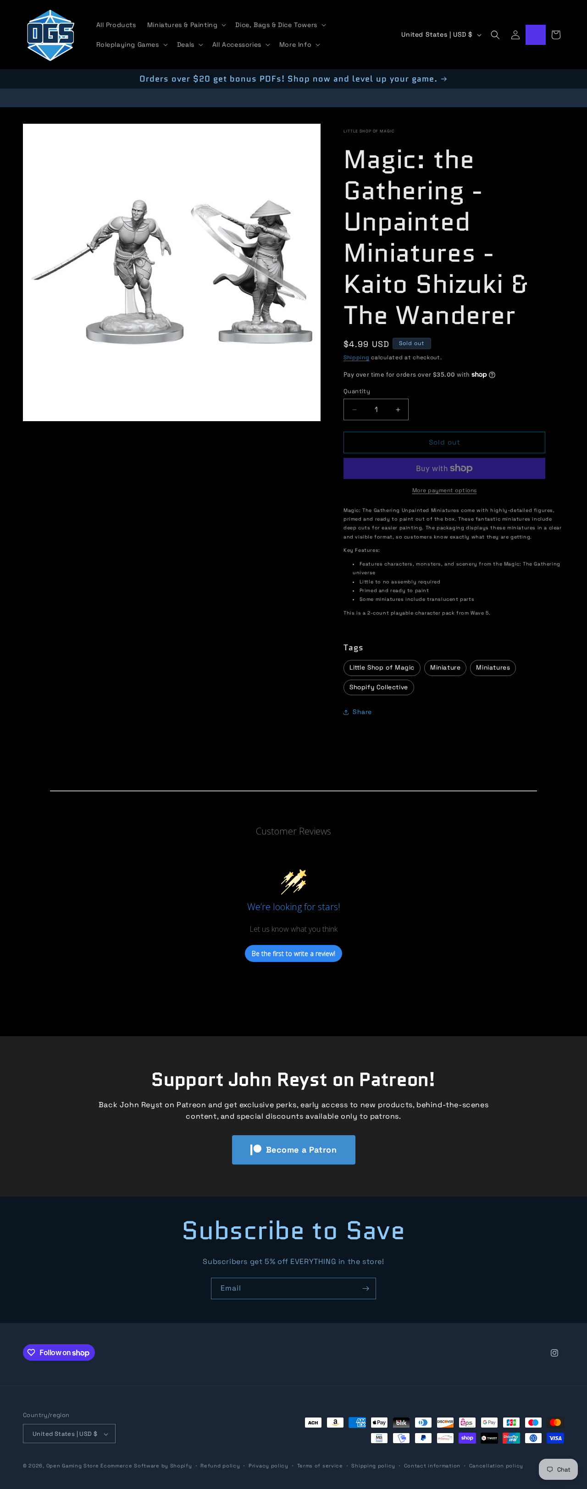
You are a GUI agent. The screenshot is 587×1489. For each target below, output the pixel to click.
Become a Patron (301, 1149)
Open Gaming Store (72, 1466)
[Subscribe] (365, 1288)
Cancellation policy (496, 1465)
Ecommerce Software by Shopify (146, 1466)
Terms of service (320, 1465)
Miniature (445, 667)
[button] (186, 24)
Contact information (432, 1465)
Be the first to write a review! (293, 953)
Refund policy (220, 1465)
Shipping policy (373, 1465)
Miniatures (493, 667)
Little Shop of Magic (369, 131)
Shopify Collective (378, 687)
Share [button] (362, 712)
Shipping (356, 357)
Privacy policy (268, 1465)
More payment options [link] (444, 490)
